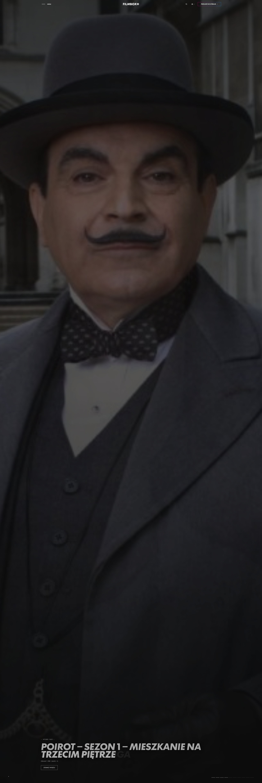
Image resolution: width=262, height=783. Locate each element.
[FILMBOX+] (131, 4)
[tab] (213, 777)
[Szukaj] (186, 4)
